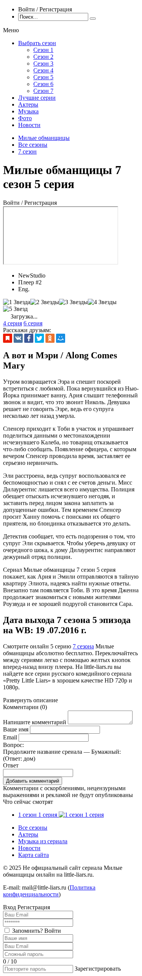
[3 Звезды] (73, 302)
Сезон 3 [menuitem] (43, 63)
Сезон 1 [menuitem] (43, 50)
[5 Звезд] (15, 309)
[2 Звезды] (44, 302)
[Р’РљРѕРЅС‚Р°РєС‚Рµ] (18, 338)
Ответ (11, 765)
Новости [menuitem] (29, 125)
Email (10, 737)
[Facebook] (28, 338)
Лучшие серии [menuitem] (37, 97)
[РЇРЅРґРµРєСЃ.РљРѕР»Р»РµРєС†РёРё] (7, 338)
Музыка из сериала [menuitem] (42, 841)
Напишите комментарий (34, 722)
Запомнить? (27, 930)
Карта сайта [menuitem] (33, 855)
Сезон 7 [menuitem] (43, 91)
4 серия (12, 323)
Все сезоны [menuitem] (32, 827)
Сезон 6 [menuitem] (43, 84)
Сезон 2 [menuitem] (43, 56)
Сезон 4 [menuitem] (43, 70)
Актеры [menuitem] (28, 104)
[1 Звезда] (16, 302)
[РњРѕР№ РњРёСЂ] (60, 338)
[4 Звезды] (102, 302)
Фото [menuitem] (25, 118)
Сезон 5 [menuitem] (43, 77)
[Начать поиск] (93, 18)
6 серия (32, 323)
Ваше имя (15, 729)
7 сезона (83, 646)
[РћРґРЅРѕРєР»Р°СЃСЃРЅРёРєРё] (50, 338)
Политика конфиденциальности (49, 891)
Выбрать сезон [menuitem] (37, 43)
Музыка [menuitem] (28, 111)
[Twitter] (39, 338)
